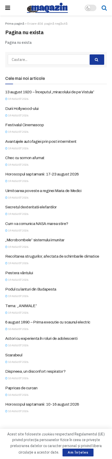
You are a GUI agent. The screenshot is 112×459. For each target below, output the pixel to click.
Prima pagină (14, 23)
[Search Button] (104, 8)
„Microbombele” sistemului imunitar (35, 240)
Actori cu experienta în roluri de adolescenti (41, 338)
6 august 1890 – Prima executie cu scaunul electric (47, 322)
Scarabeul (13, 355)
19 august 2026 (18, 99)
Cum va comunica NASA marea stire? (36, 224)
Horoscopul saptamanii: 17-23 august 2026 (42, 174)
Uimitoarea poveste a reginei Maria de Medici (43, 191)
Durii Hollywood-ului (22, 109)
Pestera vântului (19, 273)
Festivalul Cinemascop (24, 125)
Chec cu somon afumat (25, 158)
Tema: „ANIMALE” (21, 306)
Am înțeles (78, 452)
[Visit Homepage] (47, 8)
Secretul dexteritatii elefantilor (31, 207)
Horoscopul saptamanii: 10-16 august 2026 (42, 404)
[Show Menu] (7, 8)
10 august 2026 (18, 329)
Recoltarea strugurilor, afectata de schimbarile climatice (52, 256)
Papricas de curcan (21, 388)
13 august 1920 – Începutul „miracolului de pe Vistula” (49, 92)
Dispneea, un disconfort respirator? (35, 371)
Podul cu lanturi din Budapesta (30, 289)
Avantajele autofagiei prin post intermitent (41, 141)
